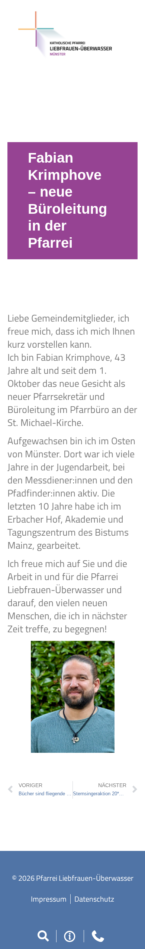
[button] (43, 936)
